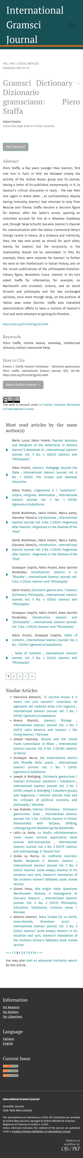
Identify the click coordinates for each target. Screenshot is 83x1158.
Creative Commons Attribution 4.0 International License (41, 1131)
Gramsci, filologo (60, 720)
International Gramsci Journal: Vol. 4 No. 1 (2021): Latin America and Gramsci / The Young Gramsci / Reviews (45, 729)
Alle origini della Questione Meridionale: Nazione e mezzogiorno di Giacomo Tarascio (45, 893)
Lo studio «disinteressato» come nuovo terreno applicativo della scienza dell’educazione (45, 837)
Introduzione (47, 517)
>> (32, 676)
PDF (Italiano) (15, 147)
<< (7, 953)
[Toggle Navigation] (71, 25)
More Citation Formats (22, 385)
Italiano (8, 1039)
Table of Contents (29, 653)
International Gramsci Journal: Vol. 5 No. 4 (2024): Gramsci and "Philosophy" (44, 454)
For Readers (11, 1007)
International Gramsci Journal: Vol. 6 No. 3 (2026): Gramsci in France (45, 748)
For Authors (11, 1012)
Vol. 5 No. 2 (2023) (14, 63)
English (8, 1043)
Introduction (47, 545)
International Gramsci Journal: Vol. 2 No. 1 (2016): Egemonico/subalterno (44, 499)
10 (34, 953)
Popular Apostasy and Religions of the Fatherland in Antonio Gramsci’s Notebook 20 (44, 445)
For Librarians (12, 1016)
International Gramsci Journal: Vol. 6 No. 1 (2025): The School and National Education (44, 477)
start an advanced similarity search (51, 960)
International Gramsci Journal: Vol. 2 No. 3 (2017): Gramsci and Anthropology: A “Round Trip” (45, 846)
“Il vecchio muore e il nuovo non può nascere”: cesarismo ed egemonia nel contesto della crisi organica (45, 701)
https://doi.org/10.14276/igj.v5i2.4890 (25, 324)
